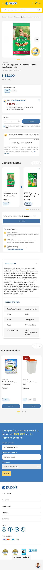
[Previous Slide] (33, 163)
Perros (10, 17)
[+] (18, 121)
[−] (5, 121)
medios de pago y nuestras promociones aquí (23, 126)
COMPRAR (31, 121)
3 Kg (6, 204)
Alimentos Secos (27, 17)
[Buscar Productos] (39, 10)
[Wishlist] (32, 3)
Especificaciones (12, 302)
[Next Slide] (38, 163)
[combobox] (21, 10)
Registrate (6, 473)
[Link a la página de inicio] (4, 17)
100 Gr (28, 204)
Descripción (10, 263)
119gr (5, 399)
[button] (39, 100)
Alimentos (17, 17)
